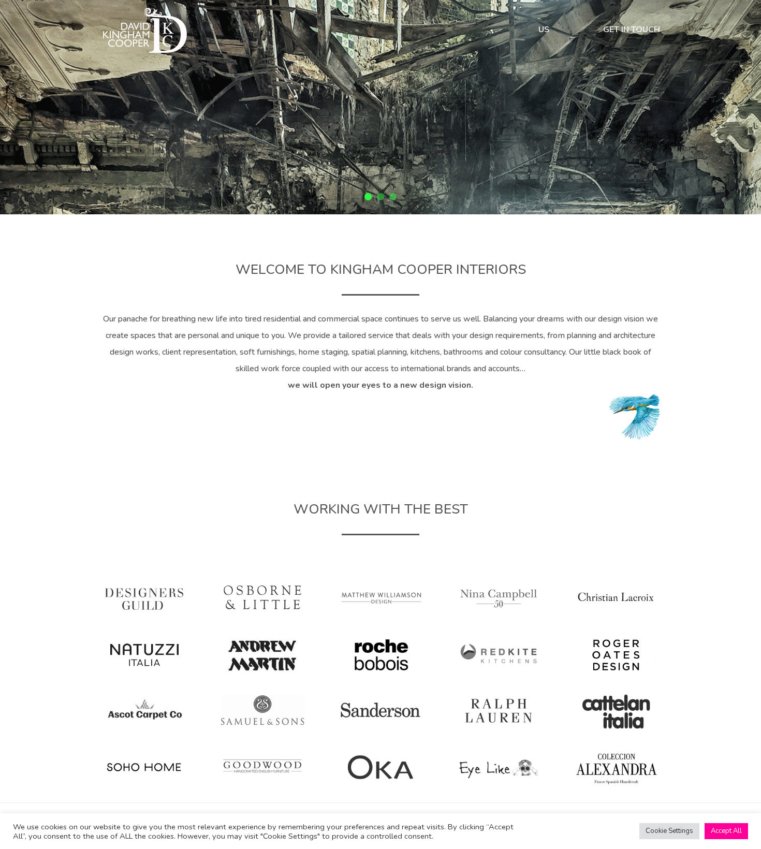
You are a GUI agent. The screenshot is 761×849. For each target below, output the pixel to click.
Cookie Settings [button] (669, 831)
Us (543, 30)
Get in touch (631, 30)
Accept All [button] (726, 831)
